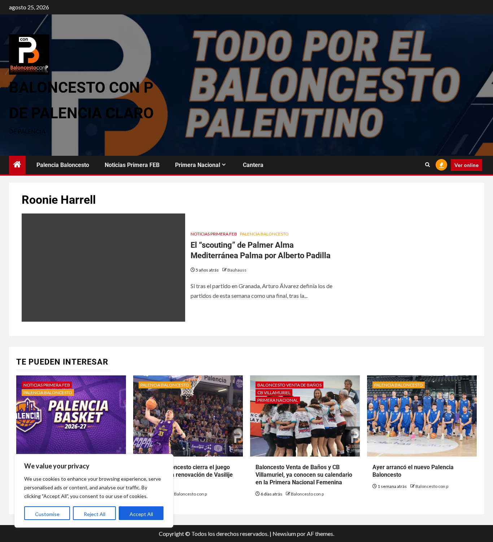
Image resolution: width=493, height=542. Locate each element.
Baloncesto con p (190, 494)
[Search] (427, 165)
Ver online (466, 165)
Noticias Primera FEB (132, 165)
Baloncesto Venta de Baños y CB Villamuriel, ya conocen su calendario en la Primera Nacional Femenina (304, 475)
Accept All (141, 514)
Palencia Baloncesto (62, 165)
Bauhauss (237, 270)
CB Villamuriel (274, 392)
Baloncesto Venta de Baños (289, 385)
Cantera (253, 165)
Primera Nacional (197, 165)
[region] (93, 491)
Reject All (94, 514)
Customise (47, 514)
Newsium (284, 533)
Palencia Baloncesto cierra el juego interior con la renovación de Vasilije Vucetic (186, 475)
